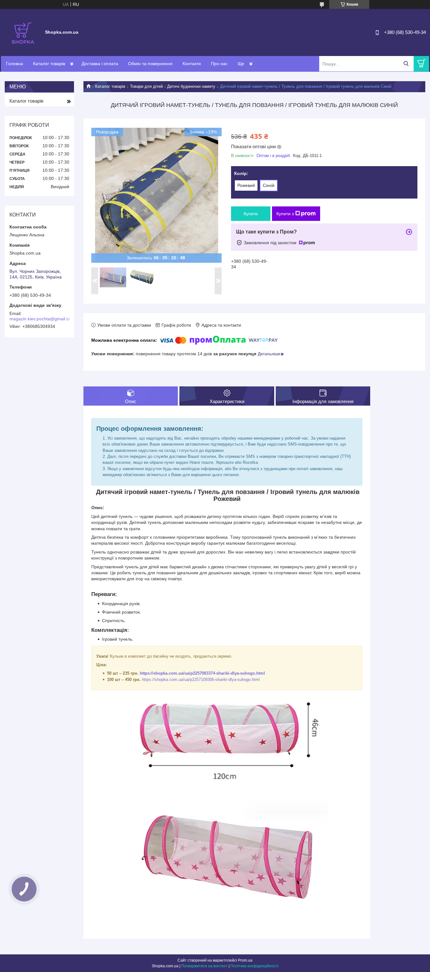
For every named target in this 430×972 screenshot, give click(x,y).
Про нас (219, 63)
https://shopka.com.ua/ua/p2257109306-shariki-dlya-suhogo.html (201, 679)
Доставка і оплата (100, 63)
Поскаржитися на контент (204, 966)
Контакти (192, 63)
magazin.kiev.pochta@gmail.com (42, 318)
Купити (251, 213)
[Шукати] (406, 63)
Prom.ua (245, 960)
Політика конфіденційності (254, 966)
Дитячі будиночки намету (191, 86)
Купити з (285, 213)
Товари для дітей (146, 86)
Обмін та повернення (150, 63)
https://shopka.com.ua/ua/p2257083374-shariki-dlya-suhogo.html (202, 673)
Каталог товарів (49, 63)
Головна (14, 63)
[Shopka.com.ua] (23, 32)
